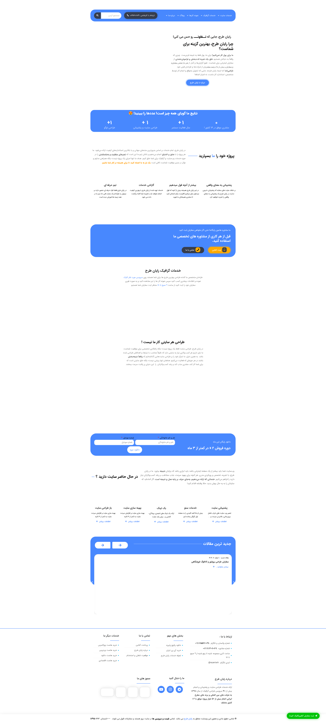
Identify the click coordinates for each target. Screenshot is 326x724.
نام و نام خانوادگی (167, 437)
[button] (92, 582)
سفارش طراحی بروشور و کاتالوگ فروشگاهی (210, 562)
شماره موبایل (128, 437)
